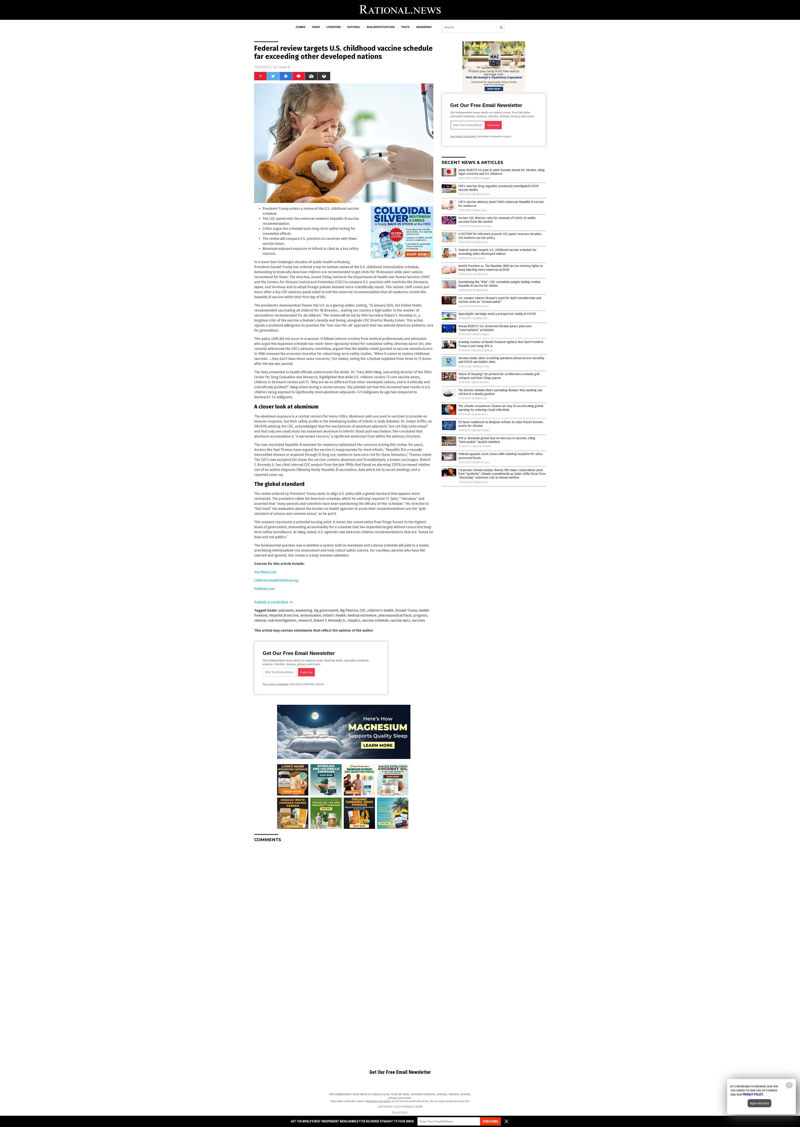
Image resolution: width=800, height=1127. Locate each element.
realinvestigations (381, 27)
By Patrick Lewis (481, 194)
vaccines (418, 620)
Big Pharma (349, 610)
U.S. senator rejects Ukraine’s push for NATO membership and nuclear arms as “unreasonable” (499, 300)
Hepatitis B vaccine (284, 615)
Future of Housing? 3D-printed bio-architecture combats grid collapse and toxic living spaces (498, 376)
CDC (363, 610)
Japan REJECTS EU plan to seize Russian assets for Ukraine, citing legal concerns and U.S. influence (501, 172)
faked (316, 27)
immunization (310, 615)
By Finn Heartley (480, 382)
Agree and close (759, 1103)
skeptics (354, 620)
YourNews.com (265, 572)
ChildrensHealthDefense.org (276, 580)
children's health (380, 610)
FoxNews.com (264, 589)
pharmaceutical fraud (395, 615)
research (305, 620)
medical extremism (362, 615)
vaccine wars (400, 620)
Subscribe (490, 1121)
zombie (300, 27)
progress (420, 615)
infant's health (334, 615)
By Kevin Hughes (481, 178)
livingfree (333, 27)
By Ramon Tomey (482, 226)
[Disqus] (343, 898)
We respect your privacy (378, 1101)
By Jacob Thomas (482, 446)
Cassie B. (284, 67)
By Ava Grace (480, 210)
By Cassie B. (479, 258)
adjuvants (286, 610)
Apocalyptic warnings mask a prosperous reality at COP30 (497, 314)
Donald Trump (406, 610)
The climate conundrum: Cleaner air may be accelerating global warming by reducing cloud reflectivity (500, 408)
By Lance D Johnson (483, 350)
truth (405, 27)
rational (353, 27)
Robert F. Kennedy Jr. (330, 620)
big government (326, 610)
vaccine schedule (375, 620)
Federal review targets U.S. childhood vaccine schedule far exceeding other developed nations (497, 251)
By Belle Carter (481, 306)
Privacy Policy (400, 1112)
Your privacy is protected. (276, 684)
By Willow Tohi (481, 242)
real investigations (282, 620)
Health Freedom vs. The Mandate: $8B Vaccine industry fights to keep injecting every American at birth (500, 267)
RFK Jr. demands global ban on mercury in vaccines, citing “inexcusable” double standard (496, 440)
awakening (424, 27)
